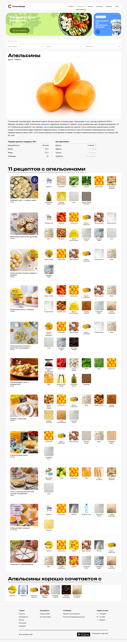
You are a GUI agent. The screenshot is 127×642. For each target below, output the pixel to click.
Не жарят (92, 149)
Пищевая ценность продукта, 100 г (22, 142)
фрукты (10, 60)
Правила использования (71, 614)
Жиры (10, 153)
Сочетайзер (18, 6)
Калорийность (14, 145)
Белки (10, 149)
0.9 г (47, 149)
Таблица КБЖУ (45, 614)
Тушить (59, 153)
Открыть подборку (19, 30)
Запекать (59, 156)
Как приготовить (62, 142)
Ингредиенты (81, 6)
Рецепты (71, 6)
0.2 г (47, 153)
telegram (102, 620)
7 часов (91, 145)
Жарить (59, 149)
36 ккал (46, 145)
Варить (58, 145)
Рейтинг (90, 6)
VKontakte (102, 614)
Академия (108, 6)
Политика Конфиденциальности (74, 617)
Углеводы (12, 156)
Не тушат (92, 153)
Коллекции (99, 6)
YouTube (102, 617)
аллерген (18, 60)
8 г (48, 156)
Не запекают (91, 156)
